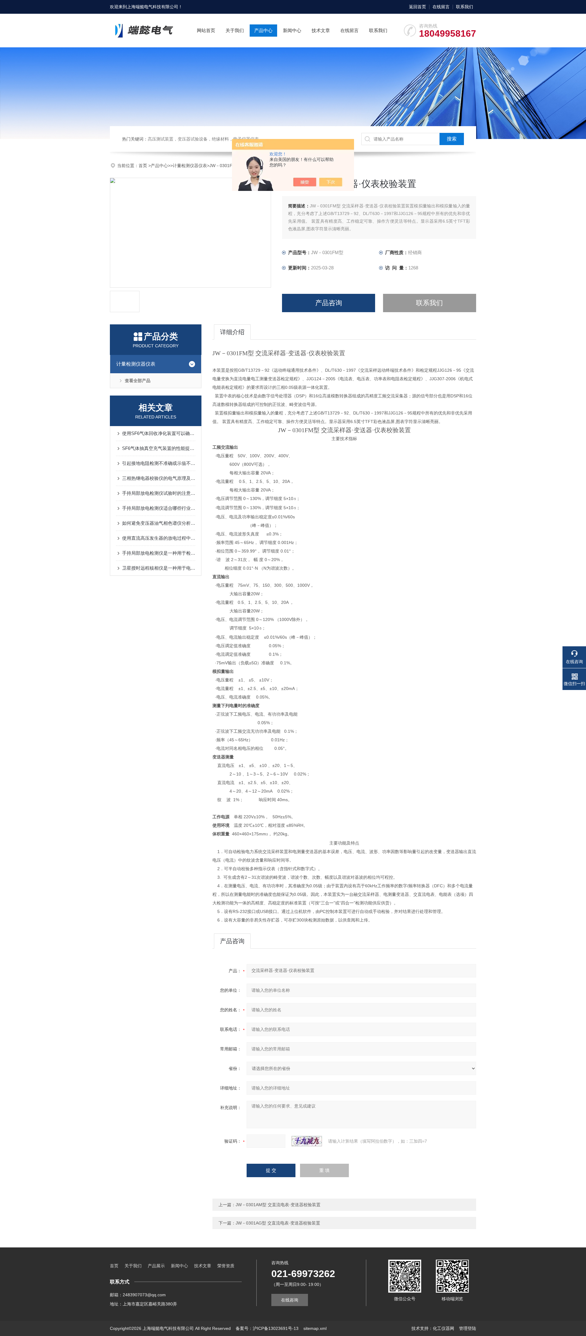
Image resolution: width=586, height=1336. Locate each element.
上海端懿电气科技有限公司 (152, 6)
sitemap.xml (315, 1328)
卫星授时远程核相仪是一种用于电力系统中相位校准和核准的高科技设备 (158, 568)
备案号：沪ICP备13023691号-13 (267, 1328)
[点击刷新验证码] (306, 1141)
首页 (143, 165)
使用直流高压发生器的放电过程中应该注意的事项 (158, 538)
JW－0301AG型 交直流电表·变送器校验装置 (278, 1223)
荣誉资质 (225, 1265)
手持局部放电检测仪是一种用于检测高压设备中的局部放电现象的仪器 (158, 553)
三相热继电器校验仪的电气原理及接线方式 (158, 478)
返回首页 (417, 6)
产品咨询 (328, 303)
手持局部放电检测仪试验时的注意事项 (158, 493)
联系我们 (464, 6)
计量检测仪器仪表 (190, 165)
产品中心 (263, 30)
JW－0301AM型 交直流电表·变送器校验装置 (278, 1204)
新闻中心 (292, 30)
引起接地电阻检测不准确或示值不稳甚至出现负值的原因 (158, 463)
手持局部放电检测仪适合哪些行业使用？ (158, 508)
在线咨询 (289, 1300)
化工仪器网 (443, 1328)
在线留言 (441, 6)
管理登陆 (467, 1328)
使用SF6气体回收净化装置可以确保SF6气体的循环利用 (158, 433)
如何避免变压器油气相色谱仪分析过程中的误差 (158, 523)
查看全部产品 (137, 380)
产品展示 (156, 1265)
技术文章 (321, 30)
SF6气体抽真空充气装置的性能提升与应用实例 (158, 448)
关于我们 (235, 30)
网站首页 (206, 30)
